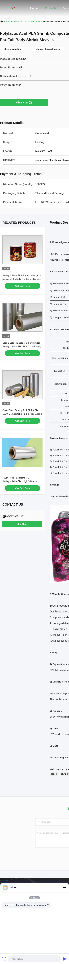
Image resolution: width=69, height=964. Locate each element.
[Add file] (4, 958)
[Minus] (64, 887)
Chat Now (22, 102)
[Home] (13, 8)
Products (50, 8)
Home (34, 8)
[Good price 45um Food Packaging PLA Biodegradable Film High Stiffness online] (22, 452)
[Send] (64, 958)
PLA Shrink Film (33, 21)
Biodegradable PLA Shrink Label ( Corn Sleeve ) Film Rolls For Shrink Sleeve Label (22, 279)
